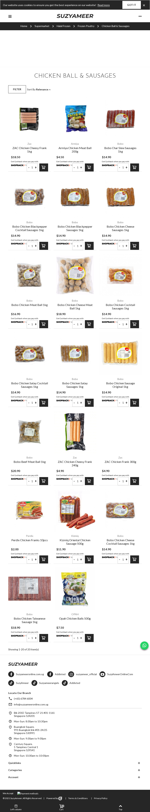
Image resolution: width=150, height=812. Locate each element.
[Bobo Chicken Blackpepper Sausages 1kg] (75, 196)
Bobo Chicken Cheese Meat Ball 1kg (75, 306)
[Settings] (140, 16)
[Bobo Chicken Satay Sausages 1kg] (75, 353)
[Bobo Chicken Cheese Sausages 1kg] (120, 196)
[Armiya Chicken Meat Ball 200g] (75, 118)
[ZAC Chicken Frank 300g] (120, 432)
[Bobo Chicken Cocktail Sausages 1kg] (120, 275)
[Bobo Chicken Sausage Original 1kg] (120, 353)
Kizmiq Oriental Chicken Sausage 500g (75, 541)
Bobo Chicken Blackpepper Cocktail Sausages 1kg (29, 228)
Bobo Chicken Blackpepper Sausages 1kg (75, 228)
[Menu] (9, 16)
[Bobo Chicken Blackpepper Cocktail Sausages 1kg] (29, 196)
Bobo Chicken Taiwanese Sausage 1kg (29, 620)
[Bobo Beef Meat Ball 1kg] (29, 432)
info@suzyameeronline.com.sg (31, 704)
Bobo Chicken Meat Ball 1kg (29, 305)
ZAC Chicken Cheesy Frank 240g (75, 463)
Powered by (52, 798)
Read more (104, 5)
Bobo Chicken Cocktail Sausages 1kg (120, 306)
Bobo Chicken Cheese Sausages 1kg (120, 228)
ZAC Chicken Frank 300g (120, 461)
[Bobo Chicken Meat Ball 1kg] (29, 275)
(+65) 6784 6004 (23, 698)
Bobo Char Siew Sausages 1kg (120, 149)
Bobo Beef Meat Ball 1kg (30, 461)
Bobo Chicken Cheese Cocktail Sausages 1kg (120, 541)
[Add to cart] (43, 167)
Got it (131, 4)
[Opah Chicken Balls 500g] (75, 588)
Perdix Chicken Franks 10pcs (29, 540)
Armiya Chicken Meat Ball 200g (75, 149)
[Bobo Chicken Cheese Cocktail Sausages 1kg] (120, 510)
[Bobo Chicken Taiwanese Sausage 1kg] (29, 588)
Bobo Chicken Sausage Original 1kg (120, 384)
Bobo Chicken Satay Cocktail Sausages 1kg (29, 384)
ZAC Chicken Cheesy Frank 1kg (29, 149)
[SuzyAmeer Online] (75, 16)
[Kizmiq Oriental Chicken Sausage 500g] (75, 510)
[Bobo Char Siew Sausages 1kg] (120, 118)
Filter (17, 89)
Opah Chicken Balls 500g (75, 618)
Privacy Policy (100, 798)
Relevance (42, 89)
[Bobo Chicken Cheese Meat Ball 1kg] (75, 275)
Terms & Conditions (78, 798)
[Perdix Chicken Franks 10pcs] (29, 510)
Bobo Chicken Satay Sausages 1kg (75, 384)
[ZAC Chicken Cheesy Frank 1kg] (29, 118)
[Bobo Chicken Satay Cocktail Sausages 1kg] (29, 353)
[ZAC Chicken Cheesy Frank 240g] (75, 432)
